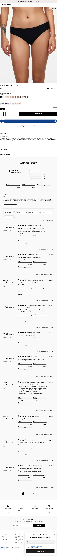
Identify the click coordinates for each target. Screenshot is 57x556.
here (19, 510)
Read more (20, 394)
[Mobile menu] (55, 5)
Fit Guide (17, 540)
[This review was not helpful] (52, 249)
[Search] (47, 4)
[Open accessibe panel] (2, 547)
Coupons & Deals (19, 542)
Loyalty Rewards (19, 539)
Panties (3, 538)
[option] (1, 97)
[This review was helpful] (50, 249)
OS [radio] (2, 109)
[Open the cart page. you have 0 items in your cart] (52, 5)
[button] (55, 121)
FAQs (16, 538)
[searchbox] (8, 212)
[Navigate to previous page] (21, 493)
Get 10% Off (40, 551)
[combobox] (22, 212)
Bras (3, 536)
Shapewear (4, 539)
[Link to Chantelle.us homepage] (6, 5)
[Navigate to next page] (36, 493)
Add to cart (38, 114)
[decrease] (4, 115)
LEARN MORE (3, 144)
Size (1, 107)
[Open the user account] (50, 5)
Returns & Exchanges (20, 536)
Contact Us (17, 535)
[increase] (4, 113)
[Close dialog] (54, 534)
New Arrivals (4, 535)
